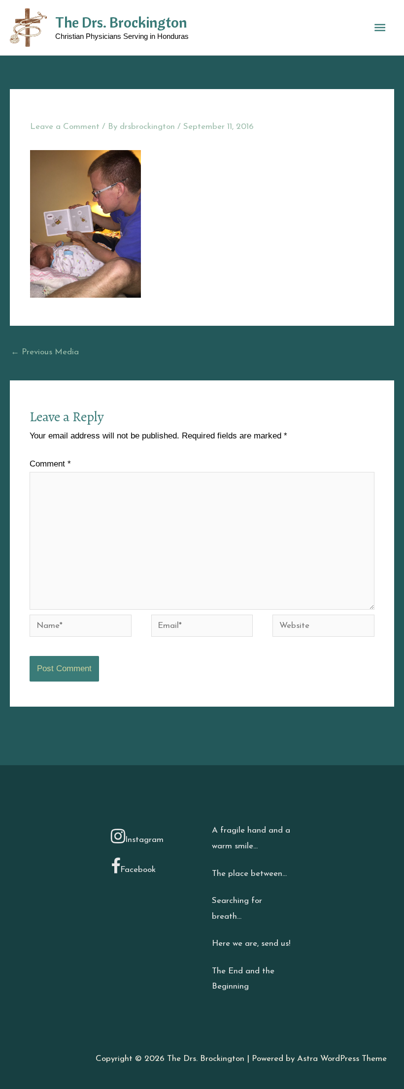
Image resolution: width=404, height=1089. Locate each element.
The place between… (249, 874)
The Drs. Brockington (121, 22)
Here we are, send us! (251, 943)
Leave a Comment (65, 127)
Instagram (144, 840)
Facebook (138, 870)
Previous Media (45, 352)
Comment (50, 463)
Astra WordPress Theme (342, 1059)
